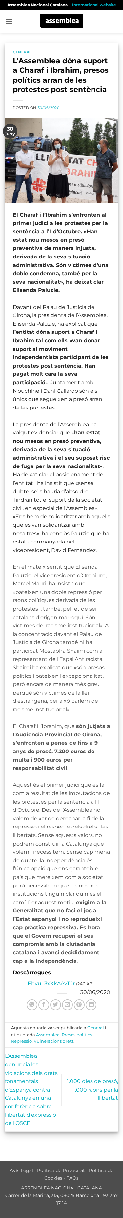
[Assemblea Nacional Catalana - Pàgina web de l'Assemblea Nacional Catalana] (61, 21)
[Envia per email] (67, 1004)
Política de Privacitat (61, 1170)
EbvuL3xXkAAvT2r (51, 983)
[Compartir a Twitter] (55, 1004)
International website (94, 4)
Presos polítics (77, 1034)
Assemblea (48, 1034)
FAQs (72, 1178)
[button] (9, 21)
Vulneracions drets (53, 1041)
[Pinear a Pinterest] (79, 1004)
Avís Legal (21, 1170)
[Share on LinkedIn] (91, 1004)
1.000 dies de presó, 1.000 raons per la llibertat (92, 1089)
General (22, 52)
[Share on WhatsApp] (32, 1004)
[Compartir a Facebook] (43, 1004)
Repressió (21, 1041)
